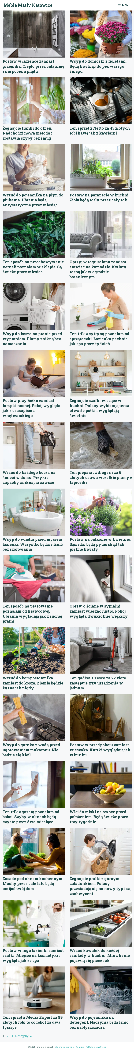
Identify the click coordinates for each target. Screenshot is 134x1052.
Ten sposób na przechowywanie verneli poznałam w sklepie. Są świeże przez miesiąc (33, 266)
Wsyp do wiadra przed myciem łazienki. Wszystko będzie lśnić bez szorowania (33, 544)
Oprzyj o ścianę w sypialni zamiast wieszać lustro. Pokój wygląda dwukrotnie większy (99, 611)
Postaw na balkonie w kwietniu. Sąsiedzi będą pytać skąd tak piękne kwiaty (100, 544)
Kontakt (80, 1047)
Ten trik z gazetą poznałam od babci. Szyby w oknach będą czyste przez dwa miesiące (31, 816)
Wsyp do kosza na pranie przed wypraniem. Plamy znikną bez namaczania (32, 338)
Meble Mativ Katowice (27, 5)
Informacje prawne (64, 1047)
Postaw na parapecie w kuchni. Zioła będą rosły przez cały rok (99, 197)
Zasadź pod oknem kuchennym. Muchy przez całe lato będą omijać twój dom (33, 883)
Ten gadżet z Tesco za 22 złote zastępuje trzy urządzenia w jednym (98, 682)
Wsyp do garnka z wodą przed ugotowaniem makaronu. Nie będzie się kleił (31, 749)
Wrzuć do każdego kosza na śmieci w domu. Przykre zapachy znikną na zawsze (29, 477)
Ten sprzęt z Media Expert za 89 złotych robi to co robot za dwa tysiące (33, 1022)
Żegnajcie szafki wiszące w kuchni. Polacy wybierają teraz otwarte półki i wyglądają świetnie (99, 408)
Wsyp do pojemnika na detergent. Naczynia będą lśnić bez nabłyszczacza (99, 1022)
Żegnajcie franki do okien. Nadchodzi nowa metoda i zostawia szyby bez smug (28, 133)
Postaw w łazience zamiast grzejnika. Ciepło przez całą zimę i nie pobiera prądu (33, 66)
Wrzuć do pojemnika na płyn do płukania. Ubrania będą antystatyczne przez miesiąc (33, 199)
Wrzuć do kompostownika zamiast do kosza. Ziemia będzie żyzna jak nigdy (33, 682)
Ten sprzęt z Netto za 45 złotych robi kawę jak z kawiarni (100, 131)
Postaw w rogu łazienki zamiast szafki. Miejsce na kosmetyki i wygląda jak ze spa (33, 955)
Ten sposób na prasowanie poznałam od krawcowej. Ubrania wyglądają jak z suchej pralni (32, 613)
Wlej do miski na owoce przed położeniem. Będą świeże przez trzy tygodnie (99, 816)
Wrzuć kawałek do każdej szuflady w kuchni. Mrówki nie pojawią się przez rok (100, 955)
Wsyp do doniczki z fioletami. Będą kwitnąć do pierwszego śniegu (98, 66)
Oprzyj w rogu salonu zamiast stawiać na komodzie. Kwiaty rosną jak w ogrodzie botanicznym (98, 269)
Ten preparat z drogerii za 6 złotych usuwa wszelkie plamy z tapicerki (101, 477)
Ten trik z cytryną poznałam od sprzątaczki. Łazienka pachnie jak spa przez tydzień (99, 338)
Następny (23, 1036)
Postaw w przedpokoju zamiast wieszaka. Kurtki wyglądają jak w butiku (100, 749)
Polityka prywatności (95, 1047)
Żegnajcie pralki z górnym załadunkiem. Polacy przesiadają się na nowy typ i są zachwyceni (100, 886)
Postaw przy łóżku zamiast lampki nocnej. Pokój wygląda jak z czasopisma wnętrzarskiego (31, 408)
